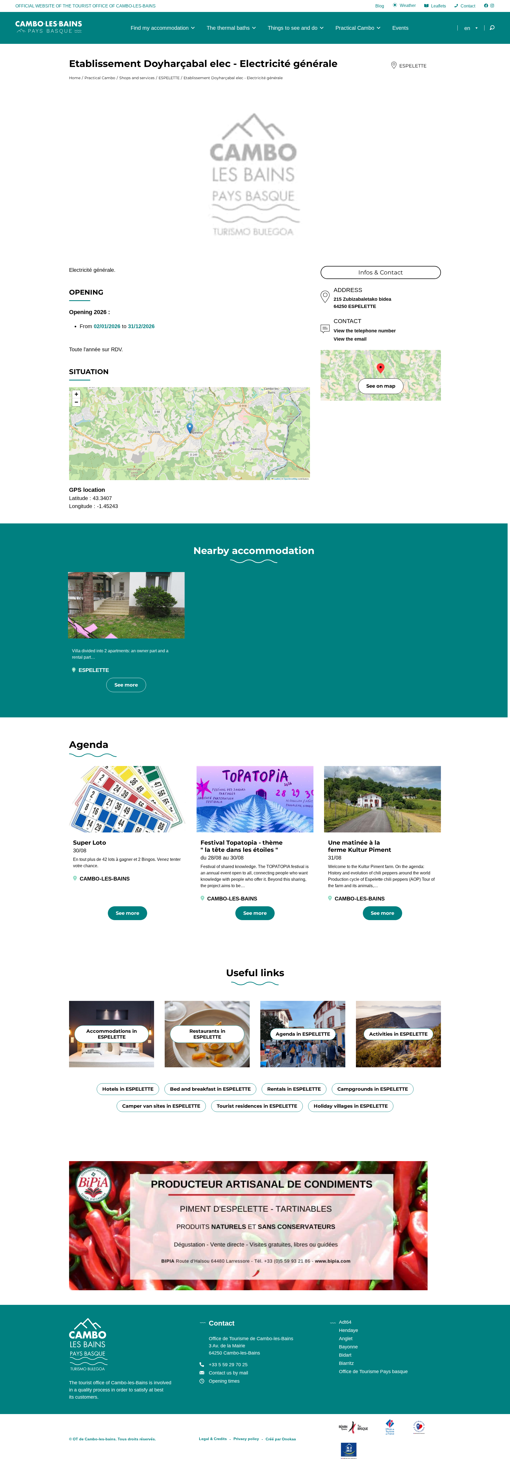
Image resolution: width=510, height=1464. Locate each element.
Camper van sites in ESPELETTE (161, 1106)
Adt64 (345, 1322)
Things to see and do (292, 28)
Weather (408, 5)
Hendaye (348, 1330)
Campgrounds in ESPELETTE (372, 1089)
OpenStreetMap (291, 478)
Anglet (345, 1338)
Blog (379, 6)
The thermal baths (228, 28)
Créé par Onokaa (281, 1439)
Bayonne (348, 1346)
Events (400, 28)
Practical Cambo (354, 28)
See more (126, 685)
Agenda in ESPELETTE (303, 1034)
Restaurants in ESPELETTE (207, 1034)
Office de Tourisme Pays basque (373, 1371)
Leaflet (277, 478)
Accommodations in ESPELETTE (111, 1034)
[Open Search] (492, 28)
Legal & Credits (213, 1439)
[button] (189, 428)
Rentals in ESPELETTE (294, 1089)
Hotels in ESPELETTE (128, 1089)
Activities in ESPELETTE (398, 1034)
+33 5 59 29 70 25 (228, 1364)
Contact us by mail (228, 1373)
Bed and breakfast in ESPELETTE (210, 1089)
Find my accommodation (160, 28)
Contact (468, 6)
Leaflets (438, 6)
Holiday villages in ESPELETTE (351, 1106)
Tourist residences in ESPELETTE (257, 1106)
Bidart (345, 1355)
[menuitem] (472, 28)
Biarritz (346, 1363)
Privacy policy (246, 1439)
